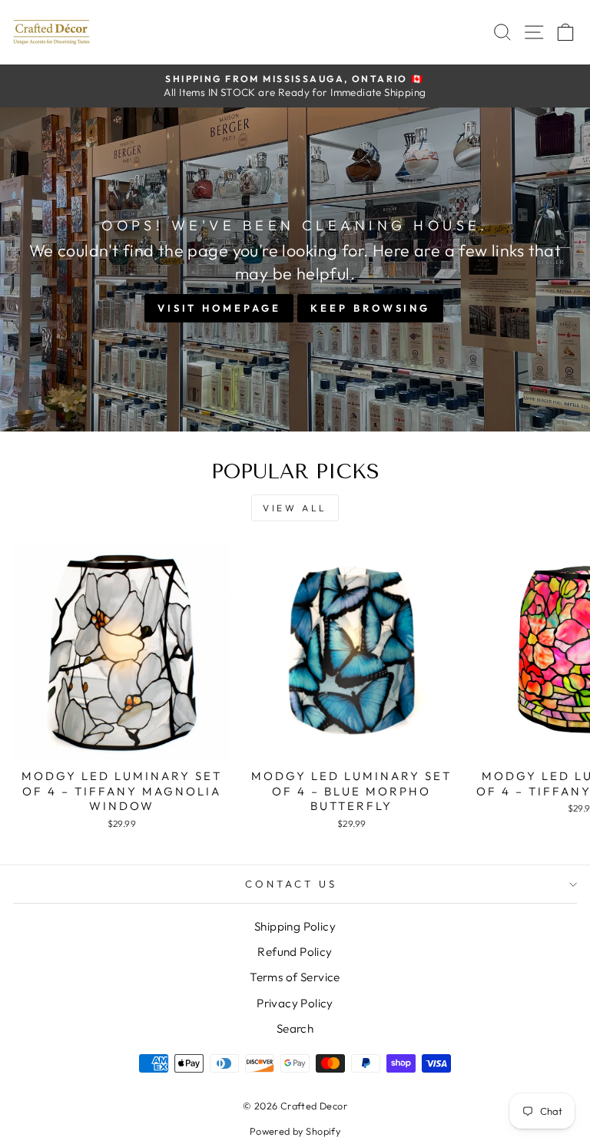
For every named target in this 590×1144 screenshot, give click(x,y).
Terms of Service (295, 977)
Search (295, 1028)
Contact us (291, 884)
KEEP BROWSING (370, 308)
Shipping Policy (295, 926)
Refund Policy (294, 951)
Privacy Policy (295, 1003)
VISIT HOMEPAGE (219, 308)
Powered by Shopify (295, 1131)
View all (295, 508)
